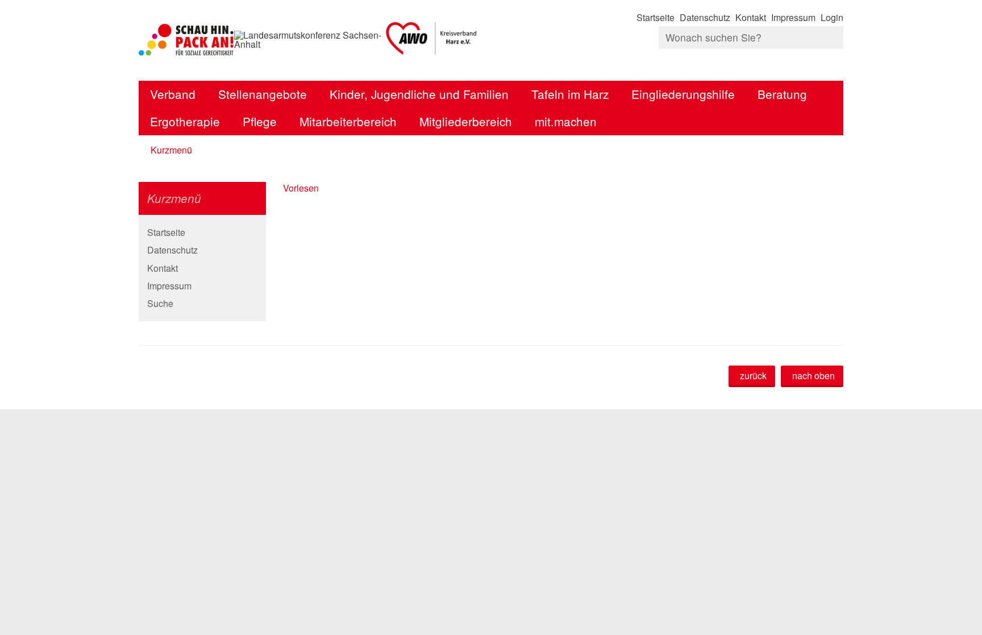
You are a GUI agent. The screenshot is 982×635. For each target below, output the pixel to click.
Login (832, 17)
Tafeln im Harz (570, 93)
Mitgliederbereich (465, 121)
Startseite (655, 17)
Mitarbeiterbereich (348, 121)
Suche (160, 303)
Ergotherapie (185, 121)
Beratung (782, 93)
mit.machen (566, 121)
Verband (172, 93)
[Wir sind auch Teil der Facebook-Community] (841, 60)
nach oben (813, 375)
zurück (753, 375)
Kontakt (750, 17)
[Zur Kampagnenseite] (186, 39)
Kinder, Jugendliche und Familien (419, 93)
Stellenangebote (262, 93)
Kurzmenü (171, 149)
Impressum (793, 17)
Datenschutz (705, 17)
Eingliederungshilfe (683, 93)
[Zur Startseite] (432, 39)
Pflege (260, 121)
